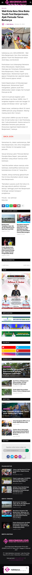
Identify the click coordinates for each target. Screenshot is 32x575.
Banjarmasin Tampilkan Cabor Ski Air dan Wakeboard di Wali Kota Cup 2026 (8, 227)
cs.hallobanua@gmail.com (16, 560)
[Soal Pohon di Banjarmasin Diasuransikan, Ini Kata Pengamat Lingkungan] (7, 383)
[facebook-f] (23, 354)
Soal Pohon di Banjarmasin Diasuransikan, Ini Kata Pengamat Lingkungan (21, 382)
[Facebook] (3, 205)
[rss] (9, 350)
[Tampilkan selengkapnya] (22, 205)
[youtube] (9, 347)
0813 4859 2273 (20, 558)
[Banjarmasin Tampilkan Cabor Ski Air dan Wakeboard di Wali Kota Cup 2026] (8, 218)
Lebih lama (26, 265)
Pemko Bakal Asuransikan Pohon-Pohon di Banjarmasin (21, 390)
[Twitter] (7, 205)
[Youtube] (16, 456)
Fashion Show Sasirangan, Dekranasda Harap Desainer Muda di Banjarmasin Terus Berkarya (21, 432)
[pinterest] (23, 350)
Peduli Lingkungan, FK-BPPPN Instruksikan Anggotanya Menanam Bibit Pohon (21, 480)
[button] (2, 2)
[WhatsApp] (11, 205)
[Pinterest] (15, 205)
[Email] (18, 205)
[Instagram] (19, 456)
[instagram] (9, 354)
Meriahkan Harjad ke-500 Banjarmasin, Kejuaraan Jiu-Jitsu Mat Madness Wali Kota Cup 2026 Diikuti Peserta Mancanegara (23, 228)
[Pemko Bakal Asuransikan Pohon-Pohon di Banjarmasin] (7, 392)
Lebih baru (6, 265)
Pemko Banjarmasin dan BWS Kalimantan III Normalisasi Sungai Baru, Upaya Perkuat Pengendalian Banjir (8, 250)
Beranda (4, 8)
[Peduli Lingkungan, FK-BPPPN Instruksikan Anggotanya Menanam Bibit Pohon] (7, 481)
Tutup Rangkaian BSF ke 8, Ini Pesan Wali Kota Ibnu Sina (21, 421)
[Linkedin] (23, 456)
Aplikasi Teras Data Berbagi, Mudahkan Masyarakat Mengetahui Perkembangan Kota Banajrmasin (21, 489)
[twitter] (23, 347)
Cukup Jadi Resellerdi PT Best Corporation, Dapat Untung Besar (21, 471)
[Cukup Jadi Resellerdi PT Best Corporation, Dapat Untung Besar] (7, 472)
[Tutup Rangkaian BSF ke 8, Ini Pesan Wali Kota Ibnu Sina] (7, 423)
